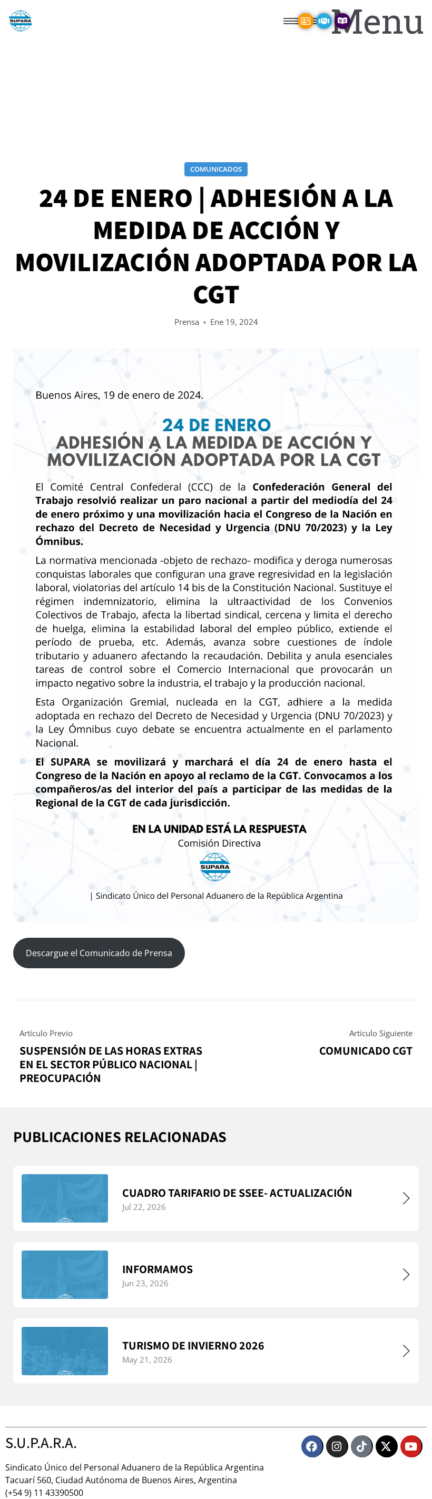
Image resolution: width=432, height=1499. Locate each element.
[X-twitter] (387, 1446)
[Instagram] (337, 1446)
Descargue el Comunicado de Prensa (99, 953)
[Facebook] (312, 1446)
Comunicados (216, 169)
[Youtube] (411, 1446)
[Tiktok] (362, 1446)
